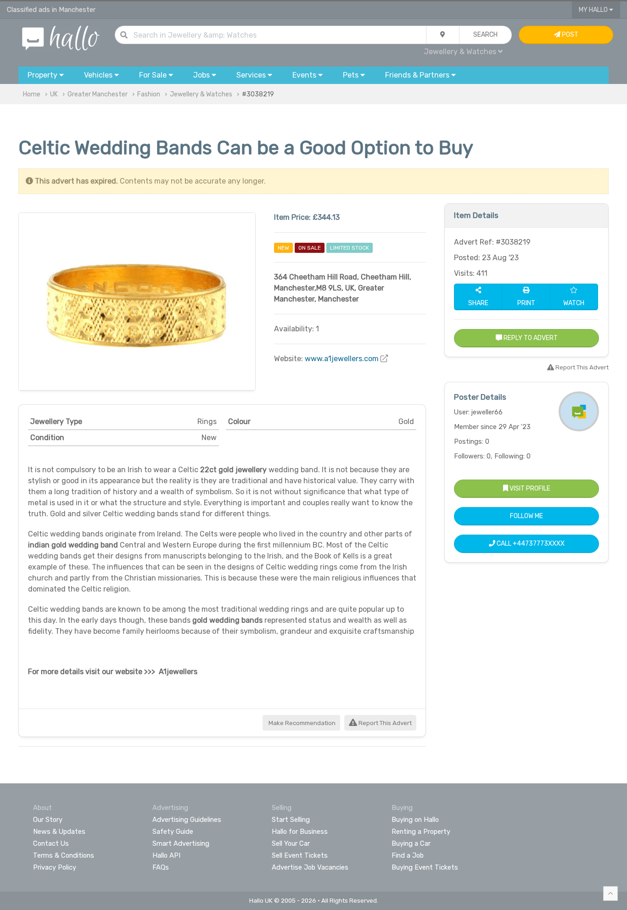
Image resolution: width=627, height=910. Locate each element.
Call (530, 543)
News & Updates (59, 831)
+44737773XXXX (539, 543)
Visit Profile (529, 488)
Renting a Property (421, 831)
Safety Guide (172, 831)
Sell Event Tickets (300, 855)
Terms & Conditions (63, 855)
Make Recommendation (301, 723)
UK (54, 94)
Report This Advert (384, 723)
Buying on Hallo (415, 819)
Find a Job (408, 855)
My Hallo (594, 10)
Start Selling (291, 819)
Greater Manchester (97, 94)
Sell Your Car (291, 843)
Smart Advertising (180, 843)
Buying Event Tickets (425, 867)
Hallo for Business (300, 831)
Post (569, 35)
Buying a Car (411, 843)
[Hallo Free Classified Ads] (61, 37)
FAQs (160, 867)
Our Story (47, 819)
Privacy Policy (54, 867)
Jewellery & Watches (201, 94)
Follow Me (526, 516)
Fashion (148, 94)
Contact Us (51, 843)
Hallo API (166, 855)
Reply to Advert (530, 338)
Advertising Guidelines (186, 819)
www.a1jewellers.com (342, 358)
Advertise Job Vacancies (310, 867)
